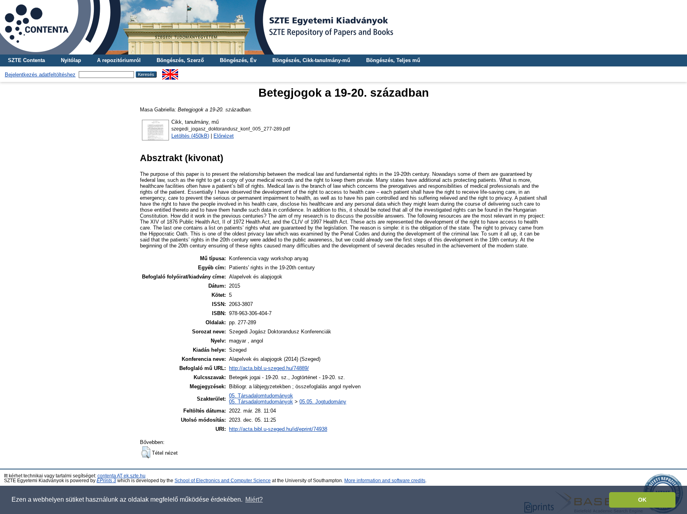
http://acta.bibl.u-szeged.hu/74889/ (269, 368)
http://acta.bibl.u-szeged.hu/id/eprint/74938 (278, 429)
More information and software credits (384, 480)
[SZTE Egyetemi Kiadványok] (343, 27)
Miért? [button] (254, 499)
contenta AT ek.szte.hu (121, 475)
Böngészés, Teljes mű (393, 60)
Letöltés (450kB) (190, 136)
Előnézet (223, 136)
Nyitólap (71, 60)
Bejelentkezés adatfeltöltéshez (40, 75)
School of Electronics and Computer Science (223, 480)
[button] (145, 452)
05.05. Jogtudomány (322, 402)
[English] (170, 72)
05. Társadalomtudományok (261, 396)
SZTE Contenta (26, 60)
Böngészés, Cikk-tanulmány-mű (311, 60)
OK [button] (642, 499)
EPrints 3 (106, 480)
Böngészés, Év (238, 60)
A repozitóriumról (119, 60)
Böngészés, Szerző (180, 60)
